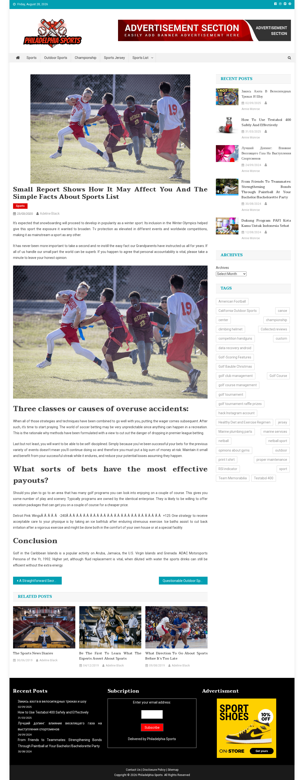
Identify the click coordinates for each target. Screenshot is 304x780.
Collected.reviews (274, 329)
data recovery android (234, 348)
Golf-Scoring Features (234, 357)
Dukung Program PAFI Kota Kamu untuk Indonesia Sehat (266, 223)
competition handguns (235, 338)
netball (223, 441)
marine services (275, 431)
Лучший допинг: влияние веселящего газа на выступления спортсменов (266, 153)
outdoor (281, 450)
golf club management (235, 376)
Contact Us (133, 769)
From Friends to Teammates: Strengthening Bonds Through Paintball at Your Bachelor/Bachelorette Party (266, 189)
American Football (232, 301)
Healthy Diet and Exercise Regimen (244, 422)
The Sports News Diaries (33, 653)
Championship (85, 58)
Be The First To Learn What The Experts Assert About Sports (110, 656)
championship (276, 320)
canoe (282, 311)
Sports (32, 58)
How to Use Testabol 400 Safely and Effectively (266, 122)
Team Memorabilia (232, 478)
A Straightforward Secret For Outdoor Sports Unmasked (40, 581)
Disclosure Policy (154, 769)
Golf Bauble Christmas (235, 366)
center (223, 320)
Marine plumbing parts (235, 431)
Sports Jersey (114, 58)
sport (283, 469)
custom (281, 338)
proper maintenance (271, 459)
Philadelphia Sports (161, 739)
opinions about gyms (234, 450)
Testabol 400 (263, 478)
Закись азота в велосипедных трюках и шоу (266, 94)
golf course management (237, 385)
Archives (222, 268)
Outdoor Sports (55, 58)
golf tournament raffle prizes (240, 404)
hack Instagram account (236, 413)
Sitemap (173, 769)
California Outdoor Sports (237, 311)
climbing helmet (230, 329)
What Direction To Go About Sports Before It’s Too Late (176, 656)
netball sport (277, 441)
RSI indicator (227, 469)
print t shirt (226, 459)
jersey (282, 422)
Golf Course (278, 376)
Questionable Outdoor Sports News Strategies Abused (185, 581)
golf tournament (230, 394)
